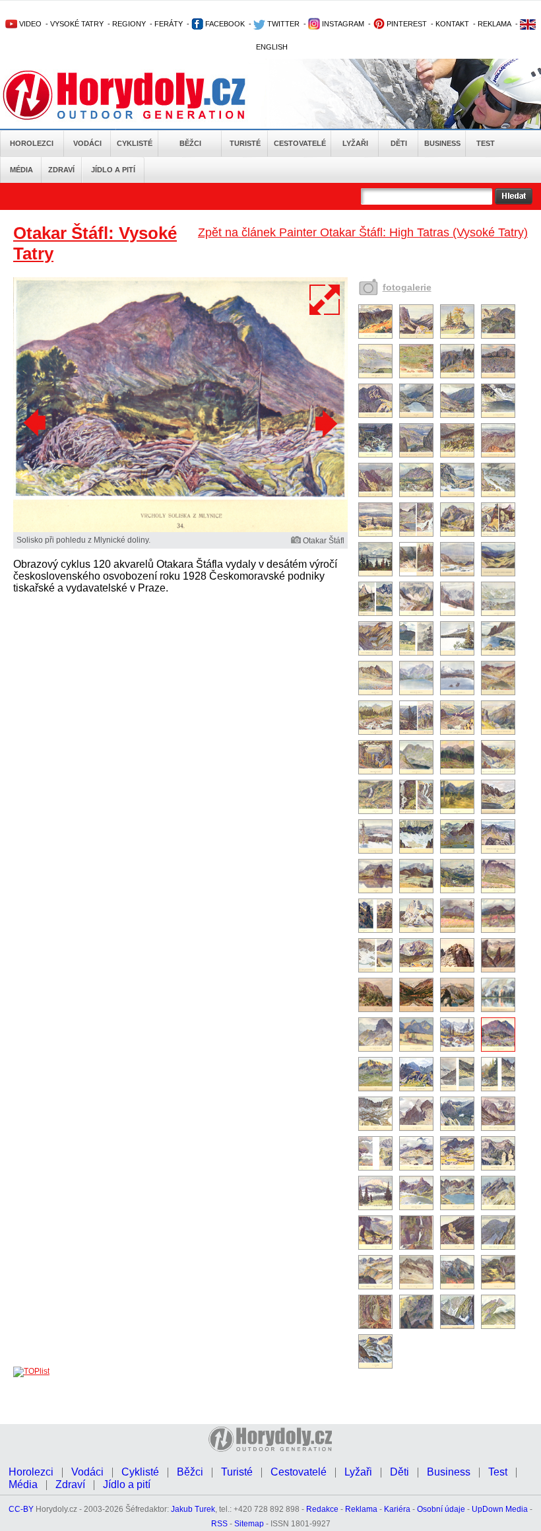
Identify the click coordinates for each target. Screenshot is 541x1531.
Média (21, 170)
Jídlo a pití (113, 170)
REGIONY (129, 24)
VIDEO (29, 24)
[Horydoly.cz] (140, 95)
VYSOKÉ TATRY (77, 24)
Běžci (190, 143)
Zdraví (61, 170)
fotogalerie (407, 287)
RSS (219, 1523)
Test (485, 143)
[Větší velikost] (325, 300)
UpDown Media (500, 1509)
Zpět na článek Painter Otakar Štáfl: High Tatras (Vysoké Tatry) (363, 232)
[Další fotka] (324, 423)
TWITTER (282, 24)
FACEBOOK (224, 24)
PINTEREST (406, 24)
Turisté (245, 143)
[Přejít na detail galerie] (180, 529)
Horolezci (31, 143)
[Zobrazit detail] (375, 336)
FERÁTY (168, 24)
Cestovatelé (300, 143)
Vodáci (87, 143)
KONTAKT (452, 24)
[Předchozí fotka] (36, 423)
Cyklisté (134, 143)
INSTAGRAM (342, 24)
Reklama (361, 1509)
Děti (399, 143)
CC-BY (21, 1509)
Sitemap (249, 1523)
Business (442, 143)
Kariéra (397, 1509)
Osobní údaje (441, 1509)
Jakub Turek (193, 1509)
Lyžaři (355, 143)
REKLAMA (494, 24)
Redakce (322, 1509)
